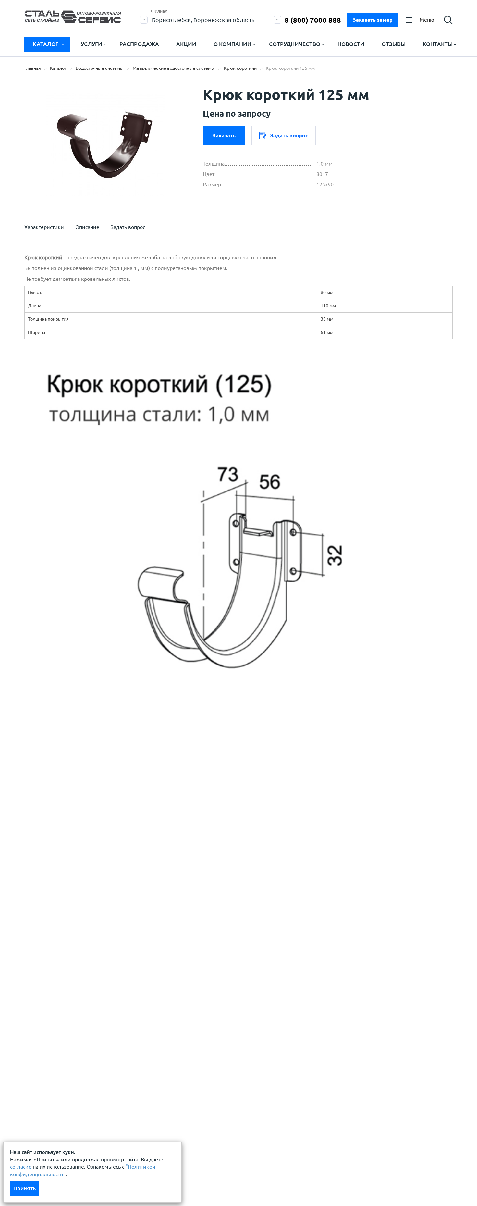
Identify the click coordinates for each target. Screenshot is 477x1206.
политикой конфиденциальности (80, 823)
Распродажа (139, 44)
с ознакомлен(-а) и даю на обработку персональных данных (114, 806)
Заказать (224, 135)
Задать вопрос (289, 135)
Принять (24, 1188)
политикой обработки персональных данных (95, 803)
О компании (232, 44)
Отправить (189, 855)
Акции (186, 44)
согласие (20, 1167)
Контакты (438, 44)
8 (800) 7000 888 (313, 20)
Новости (350, 44)
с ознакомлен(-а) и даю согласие (117, 823)
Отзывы (394, 44)
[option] (105, 144)
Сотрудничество (294, 44)
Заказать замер (373, 20)
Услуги (91, 44)
